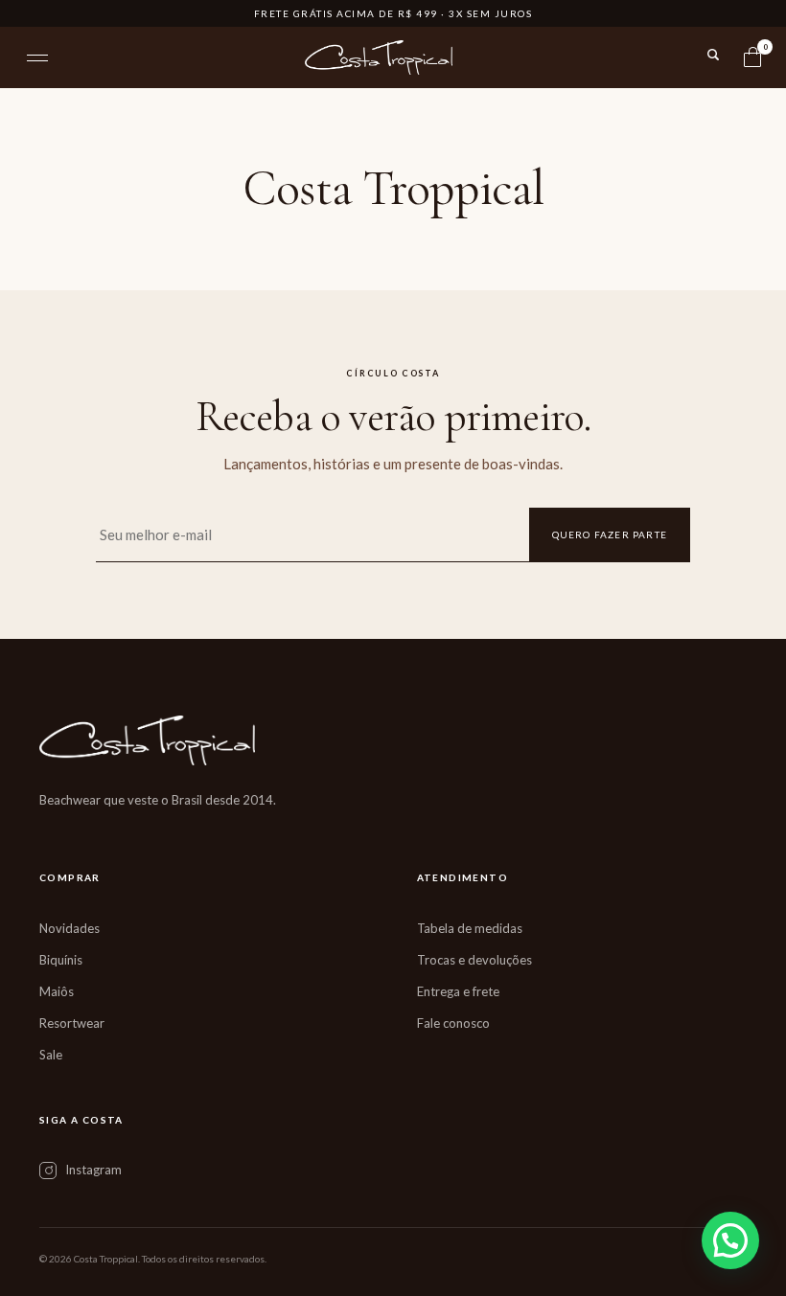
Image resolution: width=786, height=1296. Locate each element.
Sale (50, 1054)
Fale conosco (453, 1023)
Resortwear (71, 1023)
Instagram (93, 1169)
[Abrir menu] (37, 58)
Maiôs (56, 991)
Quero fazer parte (609, 534)
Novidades (69, 928)
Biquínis (60, 959)
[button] (730, 1240)
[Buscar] (713, 54)
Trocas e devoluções (474, 959)
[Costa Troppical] (379, 57)
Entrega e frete (458, 991)
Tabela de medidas (469, 928)
